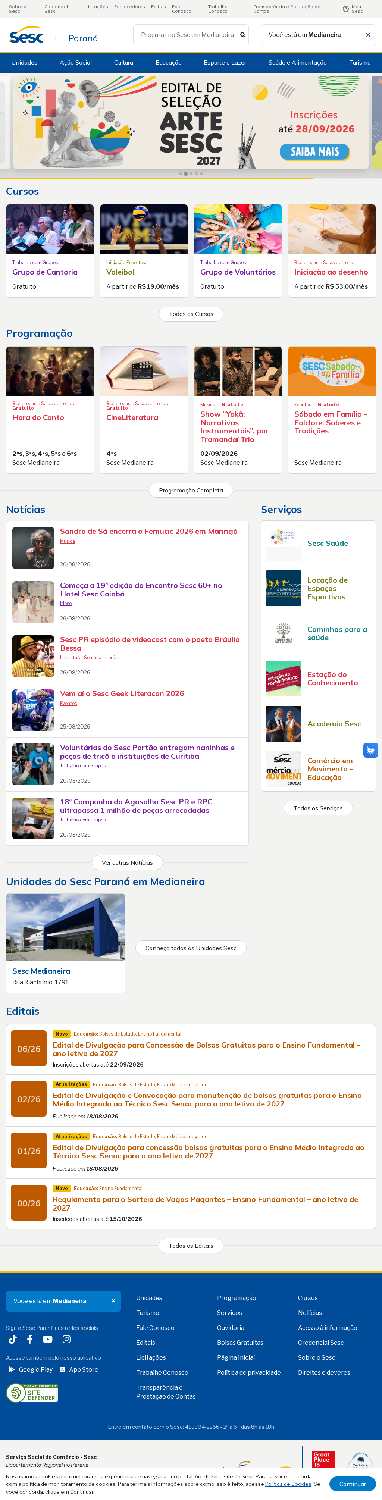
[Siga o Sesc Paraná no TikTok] (14, 1340)
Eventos (68, 703)
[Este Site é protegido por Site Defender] (32, 1392)
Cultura (123, 62)
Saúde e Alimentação (298, 62)
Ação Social (76, 62)
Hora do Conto (38, 417)
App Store (83, 1369)
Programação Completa (191, 490)
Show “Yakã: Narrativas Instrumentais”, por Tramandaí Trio (234, 426)
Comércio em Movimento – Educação (330, 769)
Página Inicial (236, 1357)
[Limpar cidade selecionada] (368, 35)
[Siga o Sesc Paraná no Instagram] (68, 1340)
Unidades (24, 62)
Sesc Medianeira (41, 971)
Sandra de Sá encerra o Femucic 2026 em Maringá (149, 531)
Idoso (66, 603)
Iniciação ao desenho (331, 271)
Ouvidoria (230, 1327)
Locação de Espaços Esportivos (327, 588)
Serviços (229, 1312)
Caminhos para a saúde (337, 633)
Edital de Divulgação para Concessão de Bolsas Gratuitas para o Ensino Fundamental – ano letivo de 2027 (206, 1049)
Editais (158, 6)
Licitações (96, 6)
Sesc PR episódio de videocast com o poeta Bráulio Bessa (150, 643)
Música (67, 541)
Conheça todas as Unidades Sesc (191, 948)
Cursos (308, 1298)
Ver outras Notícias (127, 862)
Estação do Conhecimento (332, 679)
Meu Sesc (357, 9)
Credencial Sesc (56, 9)
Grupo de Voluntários (238, 271)
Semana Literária (102, 657)
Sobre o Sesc (17, 9)
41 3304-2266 (202, 1427)
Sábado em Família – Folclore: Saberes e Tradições (330, 422)
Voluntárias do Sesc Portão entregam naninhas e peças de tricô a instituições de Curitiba (147, 752)
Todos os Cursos (191, 313)
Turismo (360, 62)
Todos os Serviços (318, 808)
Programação (236, 1298)
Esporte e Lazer (225, 62)
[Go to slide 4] (196, 173)
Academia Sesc (334, 723)
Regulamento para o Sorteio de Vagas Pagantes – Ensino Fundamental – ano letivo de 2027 (205, 1203)
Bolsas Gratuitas (240, 1342)
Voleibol (120, 271)
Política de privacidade (249, 1372)
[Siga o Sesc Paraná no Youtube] (49, 1340)
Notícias (310, 1312)
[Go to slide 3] (191, 174)
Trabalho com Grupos (83, 765)
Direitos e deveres (324, 1372)
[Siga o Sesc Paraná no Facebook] (31, 1340)
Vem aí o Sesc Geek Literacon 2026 (122, 693)
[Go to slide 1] (180, 173)
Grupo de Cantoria (45, 271)
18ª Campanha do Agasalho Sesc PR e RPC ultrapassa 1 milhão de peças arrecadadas (136, 806)
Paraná (83, 38)
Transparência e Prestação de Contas (287, 9)
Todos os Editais (191, 1245)
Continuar (352, 1484)
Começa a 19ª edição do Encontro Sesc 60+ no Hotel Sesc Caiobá (141, 589)
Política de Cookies (288, 1484)
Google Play (36, 1369)
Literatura (71, 657)
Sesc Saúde (327, 543)
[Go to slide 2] (185, 173)
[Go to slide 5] (201, 173)
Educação (169, 62)
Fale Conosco (181, 9)
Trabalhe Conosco (218, 9)
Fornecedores (129, 6)
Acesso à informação (327, 1327)
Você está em (305, 34)
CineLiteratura (132, 417)
